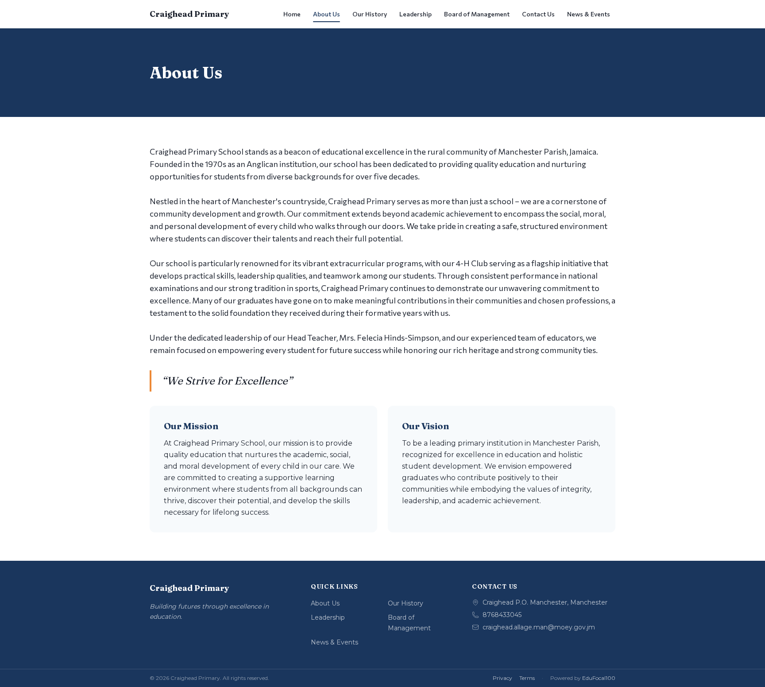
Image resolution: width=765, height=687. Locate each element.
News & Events (588, 14)
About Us (326, 14)
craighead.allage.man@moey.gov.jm (539, 627)
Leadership (415, 14)
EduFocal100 (598, 678)
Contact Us (538, 14)
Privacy (502, 678)
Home (292, 14)
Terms (527, 678)
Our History (369, 14)
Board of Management (477, 14)
